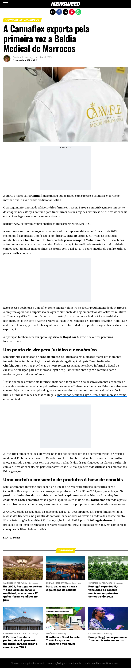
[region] (65, 169)
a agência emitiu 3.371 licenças (38, 520)
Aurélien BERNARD (26, 60)
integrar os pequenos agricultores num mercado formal (92, 395)
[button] (5, 4)
